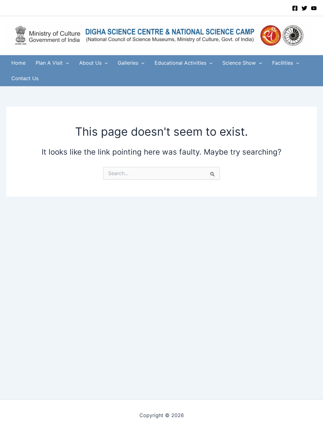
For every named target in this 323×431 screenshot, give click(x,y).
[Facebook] (295, 8)
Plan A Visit (49, 63)
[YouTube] (314, 8)
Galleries (128, 63)
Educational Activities (180, 63)
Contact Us (24, 78)
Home (18, 63)
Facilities (282, 63)
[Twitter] (304, 8)
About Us (90, 63)
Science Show (239, 63)
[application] (66, 63)
